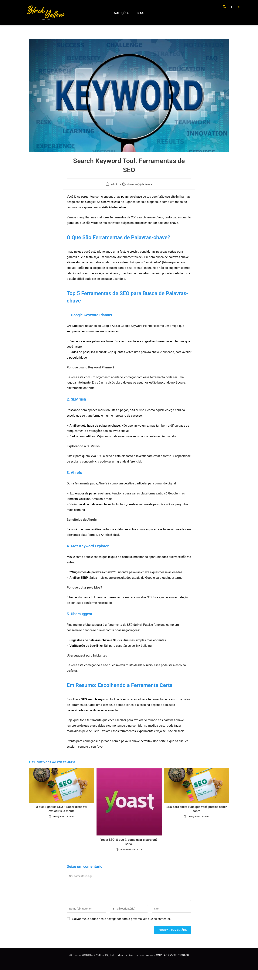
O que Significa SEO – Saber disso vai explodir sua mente (61, 809)
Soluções (121, 13)
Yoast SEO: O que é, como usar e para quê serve (129, 842)
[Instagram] (238, 7)
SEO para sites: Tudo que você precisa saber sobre (196, 809)
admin (114, 184)
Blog (140, 13)
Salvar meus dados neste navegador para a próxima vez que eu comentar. (121, 919)
